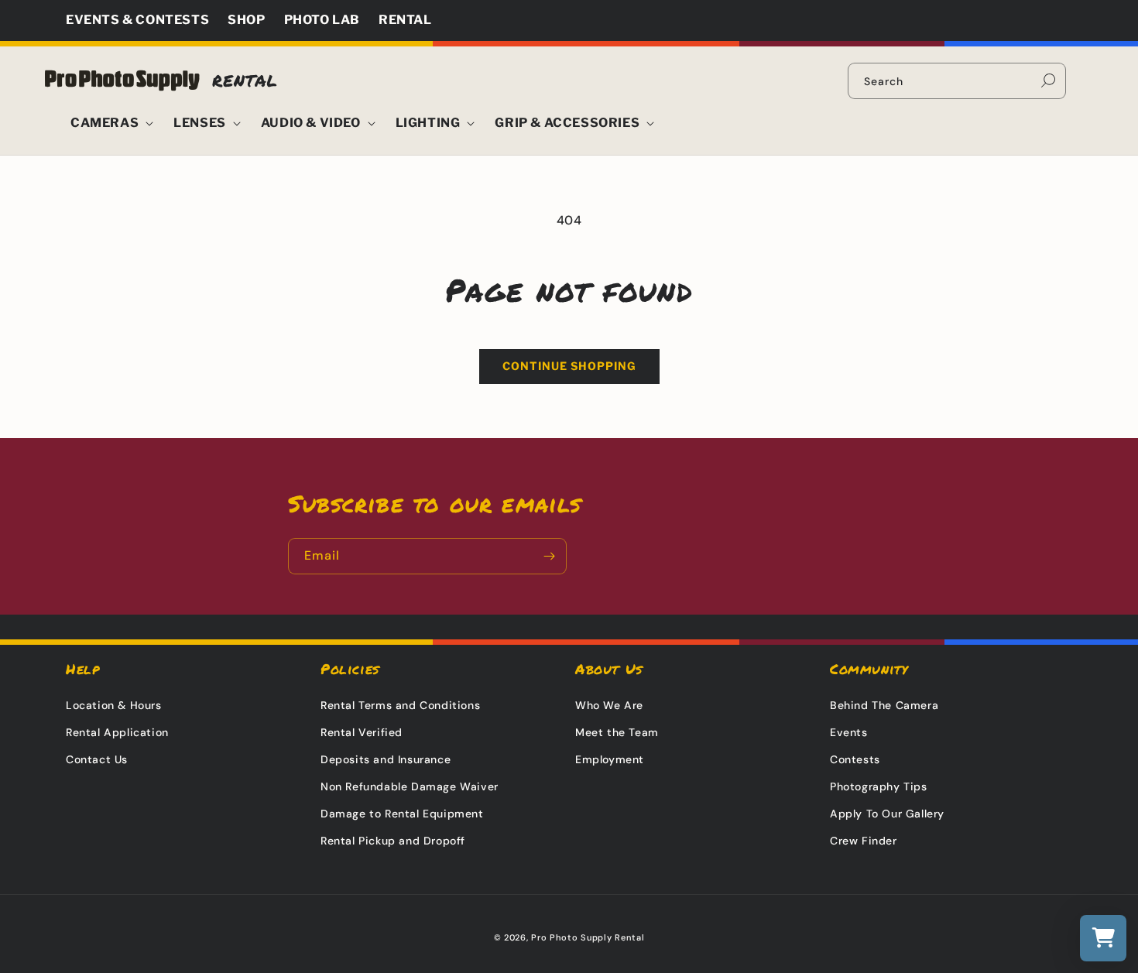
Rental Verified (361, 732)
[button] (108, 123)
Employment (609, 759)
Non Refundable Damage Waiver (409, 786)
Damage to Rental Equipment (402, 814)
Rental (405, 19)
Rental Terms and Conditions (400, 705)
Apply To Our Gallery (887, 814)
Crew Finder (863, 841)
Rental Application (117, 732)
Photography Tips (878, 786)
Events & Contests (137, 19)
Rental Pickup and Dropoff (392, 841)
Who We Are (609, 705)
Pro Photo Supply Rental (587, 937)
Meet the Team (617, 732)
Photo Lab (322, 19)
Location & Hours (114, 705)
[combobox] (956, 80)
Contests (855, 759)
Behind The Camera (884, 705)
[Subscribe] (549, 556)
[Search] (1048, 80)
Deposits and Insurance (385, 759)
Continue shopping (569, 365)
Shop (246, 19)
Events (849, 732)
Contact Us (97, 759)
